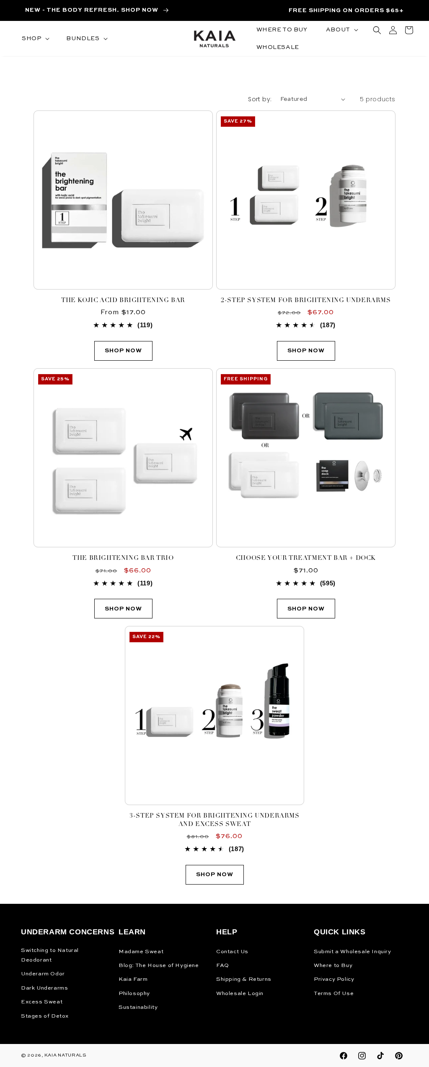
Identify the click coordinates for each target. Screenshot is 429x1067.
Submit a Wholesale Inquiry (352, 951)
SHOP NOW (306, 351)
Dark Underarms (44, 988)
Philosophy (134, 993)
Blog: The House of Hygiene (159, 965)
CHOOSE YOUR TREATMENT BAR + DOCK (306, 558)
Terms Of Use (334, 993)
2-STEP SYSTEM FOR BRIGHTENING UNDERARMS (305, 301)
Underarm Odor (43, 974)
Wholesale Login (240, 993)
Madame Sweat (141, 951)
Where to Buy (333, 965)
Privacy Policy (334, 979)
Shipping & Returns (243, 979)
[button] (35, 38)
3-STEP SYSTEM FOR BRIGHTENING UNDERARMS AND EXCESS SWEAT (214, 820)
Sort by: (259, 99)
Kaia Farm (133, 979)
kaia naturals (65, 1055)
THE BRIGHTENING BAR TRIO (122, 558)
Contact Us (232, 951)
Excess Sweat (41, 1002)
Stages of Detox (45, 1016)
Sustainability (138, 1007)
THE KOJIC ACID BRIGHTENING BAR (123, 301)
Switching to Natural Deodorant (50, 955)
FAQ (222, 965)
